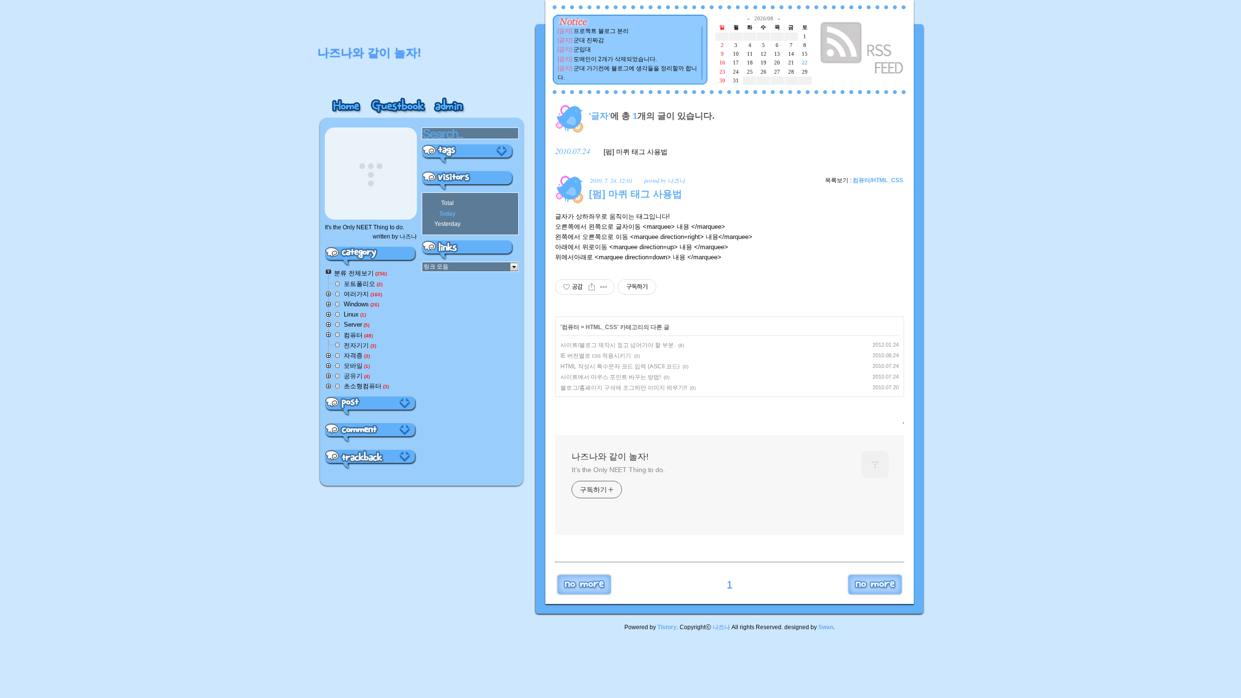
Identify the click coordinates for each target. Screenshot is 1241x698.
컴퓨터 (570, 327)
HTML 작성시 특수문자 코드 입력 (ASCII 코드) (620, 366)
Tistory (667, 627)
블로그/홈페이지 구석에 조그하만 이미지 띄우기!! (623, 387)
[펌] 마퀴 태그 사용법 (636, 152)
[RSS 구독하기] (863, 49)
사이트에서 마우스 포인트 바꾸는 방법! (610, 377)
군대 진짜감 (588, 40)
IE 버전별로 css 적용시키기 (595, 355)
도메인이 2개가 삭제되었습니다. (615, 59)
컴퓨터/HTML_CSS (878, 180)
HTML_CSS (601, 327)
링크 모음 (436, 266)
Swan (825, 627)
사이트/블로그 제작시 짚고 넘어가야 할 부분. (617, 345)
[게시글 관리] (604, 287)
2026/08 (763, 18)
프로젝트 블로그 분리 (601, 31)
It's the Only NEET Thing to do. (618, 470)
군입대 (582, 49)
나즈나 (721, 627)
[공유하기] (592, 287)
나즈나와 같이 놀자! (610, 456)
